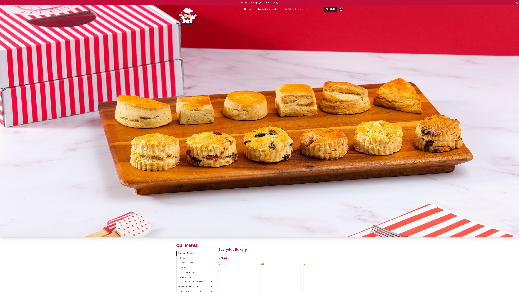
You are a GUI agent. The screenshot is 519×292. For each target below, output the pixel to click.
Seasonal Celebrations (189, 286)
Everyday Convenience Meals (192, 281)
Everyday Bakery (186, 253)
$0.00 (332, 9)
